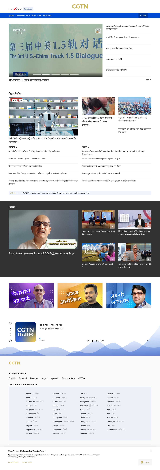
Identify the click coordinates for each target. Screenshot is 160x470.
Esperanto (34, 429)
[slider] (40, 338)
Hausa (58, 405)
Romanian (87, 429)
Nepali (85, 409)
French (59, 394)
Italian (58, 425)
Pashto (85, 425)
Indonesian (64, 421)
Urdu (111, 425)
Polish (85, 417)
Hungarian (60, 417)
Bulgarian (34, 409)
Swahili (114, 405)
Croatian (33, 417)
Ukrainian (115, 421)
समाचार (12, 147)
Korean (59, 433)
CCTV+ (81, 378)
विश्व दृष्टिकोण (15, 93)
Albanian (32, 394)
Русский (55, 378)
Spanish (113, 401)
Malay (88, 397)
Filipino (32, 433)
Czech (31, 421)
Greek (59, 401)
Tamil (111, 409)
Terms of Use (27, 462)
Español (23, 378)
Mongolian (88, 401)
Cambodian (32, 413)
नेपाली (84, 147)
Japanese (60, 429)
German (59, 397)
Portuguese (88, 421)
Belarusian (35, 401)
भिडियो (12, 207)
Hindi (57, 413)
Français (34, 378)
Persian (86, 413)
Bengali (31, 405)
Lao (83, 394)
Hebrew (59, 409)
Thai (111, 413)
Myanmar (89, 405)
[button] (37, 74)
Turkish (113, 417)
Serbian (113, 394)
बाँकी (147, 80)
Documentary (68, 378)
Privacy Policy (13, 462)
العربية (45, 378)
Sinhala (113, 397)
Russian (87, 433)
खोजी (144, 16)
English (12, 378)
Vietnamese (116, 429)
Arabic (31, 397)
